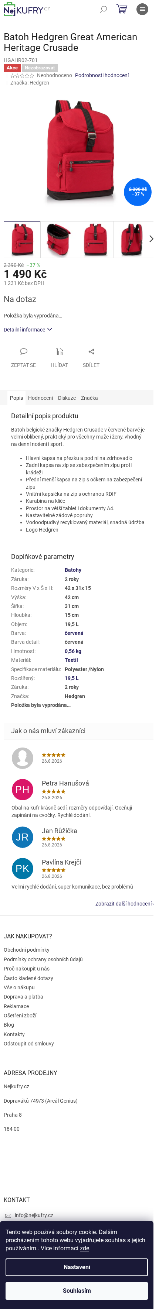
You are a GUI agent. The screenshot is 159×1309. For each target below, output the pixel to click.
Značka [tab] (89, 398)
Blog (9, 1025)
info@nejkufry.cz (34, 1215)
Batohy (73, 570)
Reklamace (16, 1006)
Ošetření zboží (20, 1015)
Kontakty (14, 1034)
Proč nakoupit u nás (27, 969)
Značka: (29, 83)
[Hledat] (103, 9)
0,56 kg (73, 651)
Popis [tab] (16, 398)
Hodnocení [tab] (40, 398)
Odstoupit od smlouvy (29, 1044)
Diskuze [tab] (67, 398)
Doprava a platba (23, 997)
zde (84, 1248)
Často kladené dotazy (28, 978)
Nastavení (77, 1267)
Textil (71, 660)
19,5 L (72, 678)
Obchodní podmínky (27, 950)
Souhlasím (77, 1290)
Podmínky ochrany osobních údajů (43, 959)
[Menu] (142, 9)
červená (74, 633)
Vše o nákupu (19, 987)
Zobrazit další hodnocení (123, 904)
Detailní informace (24, 330)
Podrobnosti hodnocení (102, 75)
